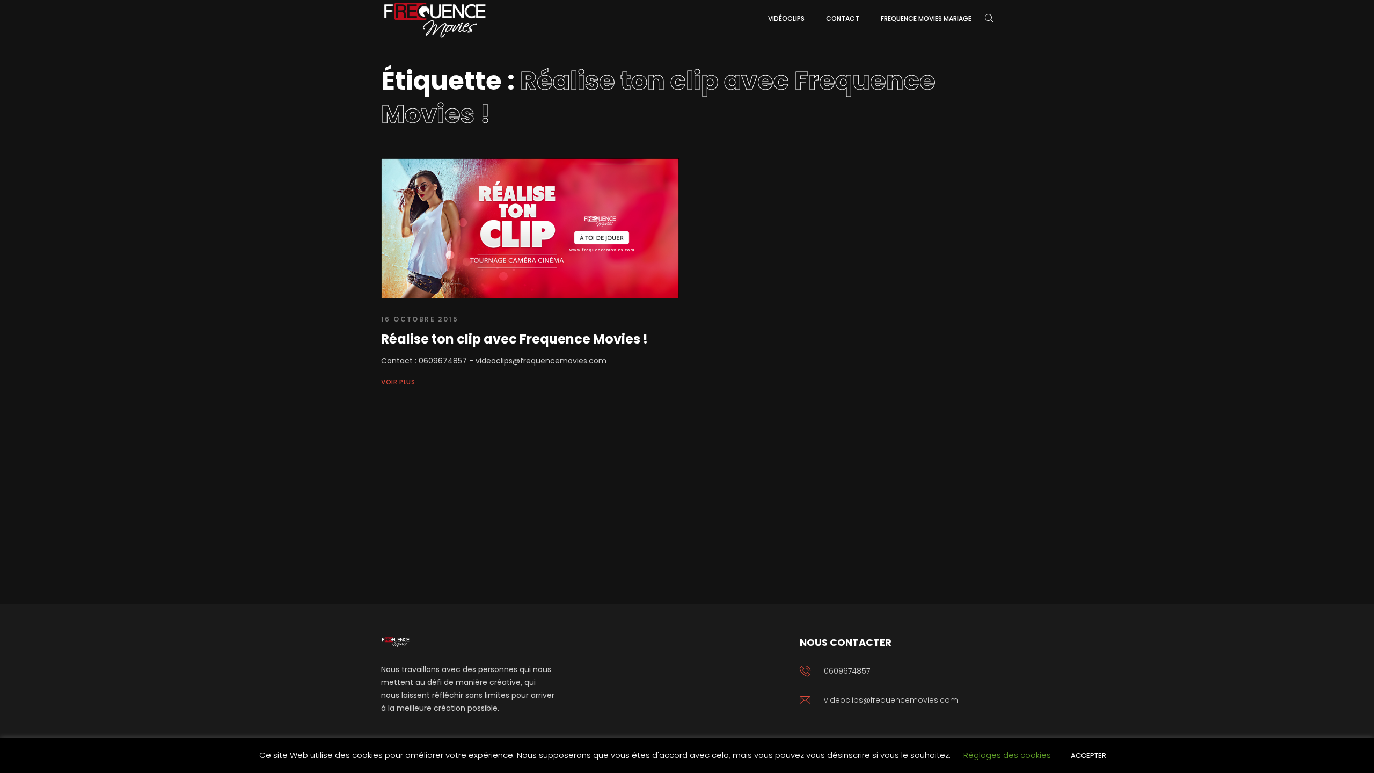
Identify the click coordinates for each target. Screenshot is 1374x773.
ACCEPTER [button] (1088, 755)
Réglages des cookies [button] (1007, 755)
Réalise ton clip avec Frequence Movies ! (514, 339)
